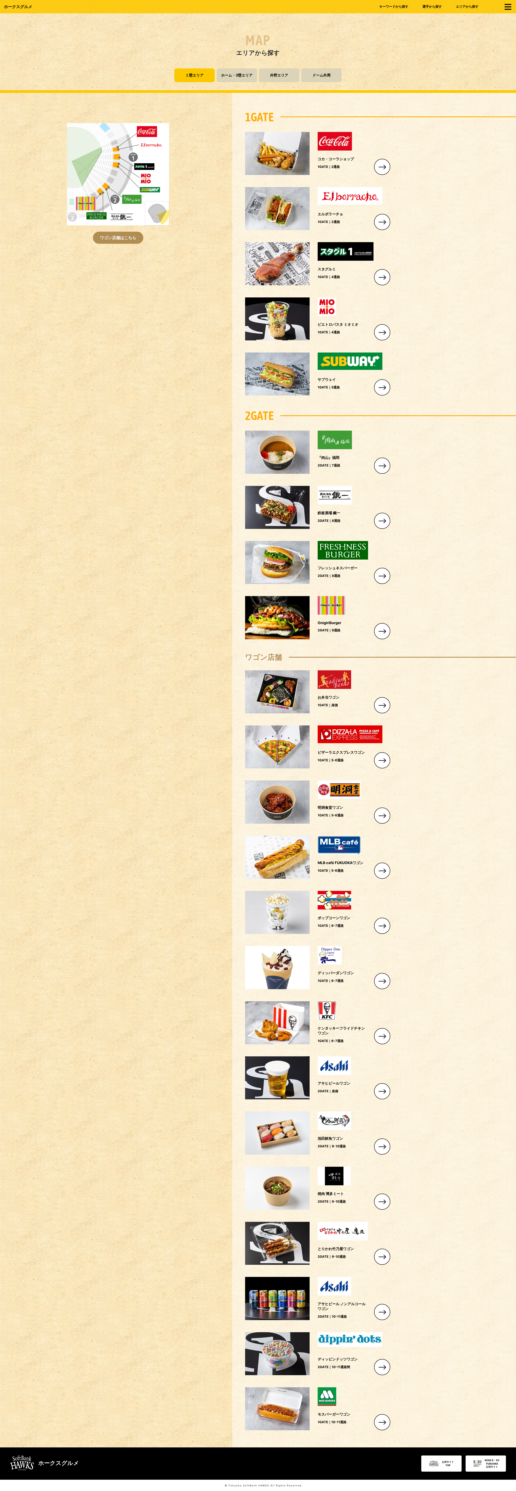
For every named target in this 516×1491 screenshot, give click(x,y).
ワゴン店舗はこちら (118, 237)
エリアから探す (467, 6)
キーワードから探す (393, 6)
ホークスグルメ (18, 6)
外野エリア (279, 75)
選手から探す (432, 6)
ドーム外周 (321, 75)
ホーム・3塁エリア (237, 75)
